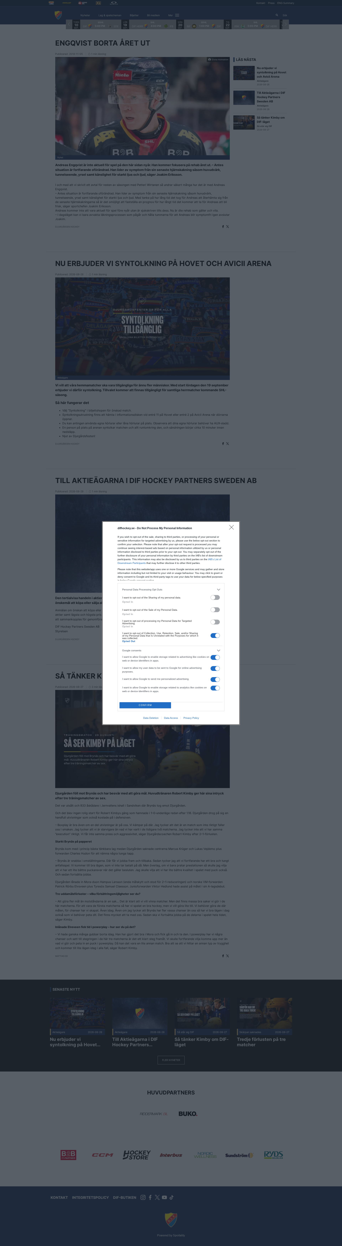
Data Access (171, 717)
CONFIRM (145, 705)
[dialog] (171, 623)
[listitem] (171, 589)
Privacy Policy (191, 717)
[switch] (215, 597)
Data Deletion (151, 717)
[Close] (232, 528)
